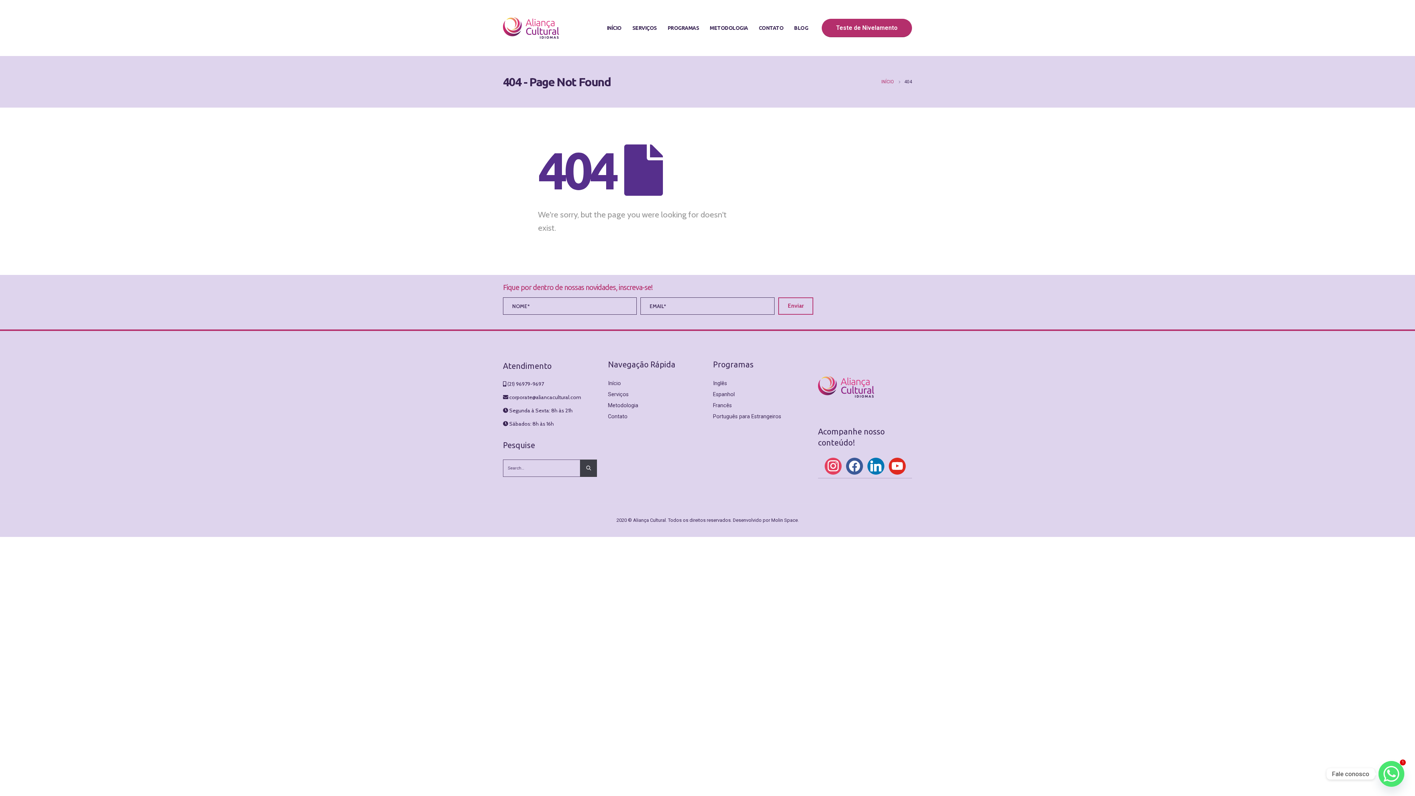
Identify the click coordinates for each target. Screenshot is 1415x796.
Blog (801, 28)
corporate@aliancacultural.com (545, 397)
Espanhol (724, 394)
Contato (771, 28)
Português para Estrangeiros (747, 416)
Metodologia (729, 28)
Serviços (644, 28)
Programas (683, 28)
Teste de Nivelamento (867, 27)
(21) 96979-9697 (525, 384)
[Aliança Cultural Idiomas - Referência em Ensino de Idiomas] (531, 28)
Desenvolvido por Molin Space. (766, 520)
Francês (722, 405)
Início (614, 28)
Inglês (720, 383)
